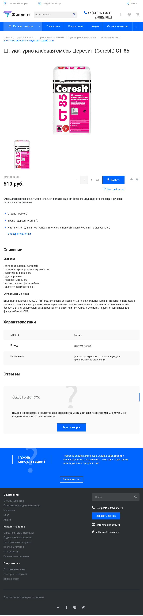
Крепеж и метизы (13, 546)
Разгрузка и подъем (15, 574)
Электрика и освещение (17, 542)
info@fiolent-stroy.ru (52, 3)
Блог (6, 515)
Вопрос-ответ (11, 578)
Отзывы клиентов (13, 500)
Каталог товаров (14, 526)
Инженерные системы (16, 556)
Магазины (9, 510)
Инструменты (11, 551)
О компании (11, 494)
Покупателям (11, 563)
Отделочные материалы (17, 537)
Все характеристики (19, 233)
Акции (7, 519)
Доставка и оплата (14, 569)
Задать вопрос (71, 427)
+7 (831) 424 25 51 (100, 12)
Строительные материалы (18, 532)
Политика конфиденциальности (21, 505)
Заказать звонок (106, 515)
